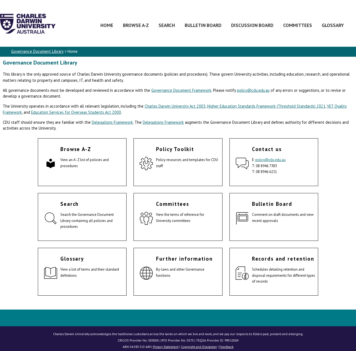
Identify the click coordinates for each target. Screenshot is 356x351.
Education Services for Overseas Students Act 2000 (76, 112)
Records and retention (283, 258)
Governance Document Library (37, 51)
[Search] (50, 219)
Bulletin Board (203, 25)
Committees (297, 25)
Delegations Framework (112, 122)
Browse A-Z (136, 25)
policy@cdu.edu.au (253, 90)
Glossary (333, 25)
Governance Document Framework (181, 90)
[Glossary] (50, 273)
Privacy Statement (166, 347)
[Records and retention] (242, 273)
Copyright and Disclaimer (199, 347)
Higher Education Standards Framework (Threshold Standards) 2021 (266, 106)
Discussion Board (252, 25)
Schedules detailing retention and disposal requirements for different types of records (283, 275)
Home (106, 25)
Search (167, 25)
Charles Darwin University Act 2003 (175, 106)
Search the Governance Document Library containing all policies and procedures (87, 220)
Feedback (226, 347)
